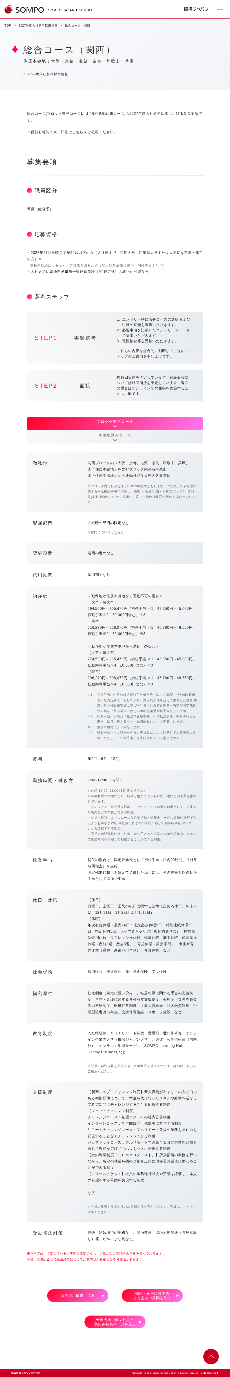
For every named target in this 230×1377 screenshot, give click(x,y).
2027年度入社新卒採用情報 (38, 25)
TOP (7, 25)
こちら (78, 132)
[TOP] (24, 9)
